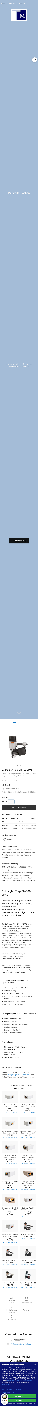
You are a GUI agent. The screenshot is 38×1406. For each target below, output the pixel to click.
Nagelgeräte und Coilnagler (18, 774)
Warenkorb (11, 1319)
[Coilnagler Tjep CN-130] (28, 1275)
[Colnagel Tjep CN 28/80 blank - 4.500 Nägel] (10, 1123)
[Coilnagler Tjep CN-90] (10, 1275)
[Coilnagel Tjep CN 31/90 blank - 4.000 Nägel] (28, 1123)
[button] (8, 839)
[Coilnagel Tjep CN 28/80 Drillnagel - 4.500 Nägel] (10, 1147)
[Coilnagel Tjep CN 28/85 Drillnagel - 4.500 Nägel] (28, 1147)
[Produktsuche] (34, 60)
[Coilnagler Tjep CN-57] (28, 1226)
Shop (4, 774)
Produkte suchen (11, 1302)
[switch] (5, 1403)
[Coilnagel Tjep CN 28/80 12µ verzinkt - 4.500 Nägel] (28, 1174)
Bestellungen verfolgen (11, 1311)
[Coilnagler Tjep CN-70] (10, 1252)
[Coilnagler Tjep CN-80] (28, 1252)
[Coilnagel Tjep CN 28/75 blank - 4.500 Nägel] (28, 1097)
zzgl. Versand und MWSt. (11, 789)
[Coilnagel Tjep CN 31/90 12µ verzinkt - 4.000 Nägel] (10, 1200)
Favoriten (26, 1310)
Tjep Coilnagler (20, 776)
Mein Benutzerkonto (26, 1302)
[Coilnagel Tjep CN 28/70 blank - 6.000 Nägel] (10, 1097)
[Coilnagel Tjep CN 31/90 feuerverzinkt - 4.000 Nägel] (10, 1226)
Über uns (12, 3)
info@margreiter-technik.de (18, 1075)
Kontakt (22, 3)
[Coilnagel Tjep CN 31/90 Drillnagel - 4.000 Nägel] (10, 1174)
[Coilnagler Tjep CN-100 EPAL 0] (19, 747)
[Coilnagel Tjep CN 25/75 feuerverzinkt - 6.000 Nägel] (28, 1200)
